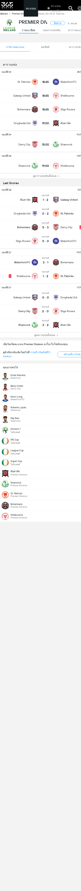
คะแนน (31, 8)
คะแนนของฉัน (56, 8)
